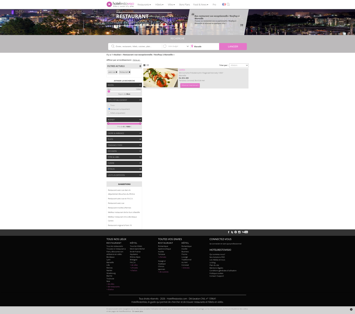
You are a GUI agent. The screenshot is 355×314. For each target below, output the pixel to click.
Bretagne (133, 259)
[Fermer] (351, 309)
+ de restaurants (113, 286)
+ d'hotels (134, 268)
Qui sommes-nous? (217, 254)
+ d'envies (162, 257)
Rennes (109, 268)
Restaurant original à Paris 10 (120, 225)
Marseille (110, 262)
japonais (161, 269)
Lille (108, 265)
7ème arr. (136, 60)
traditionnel (186, 259)
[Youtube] (245, 232)
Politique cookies (216, 273)
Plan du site (214, 265)
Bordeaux (110, 257)
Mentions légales (216, 268)
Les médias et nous (217, 259)
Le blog (212, 262)
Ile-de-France (135, 251)
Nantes (109, 270)
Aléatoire (234, 65)
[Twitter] (232, 232)
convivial (185, 265)
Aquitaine (134, 254)
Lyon (108, 259)
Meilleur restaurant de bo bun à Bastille (124, 212)
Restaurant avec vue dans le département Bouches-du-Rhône (121, 192)
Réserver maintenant (190, 85)
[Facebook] (228, 232)
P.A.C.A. (133, 262)
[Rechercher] (228, 4)
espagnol (162, 261)
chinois (161, 266)
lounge (185, 257)
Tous (113, 105)
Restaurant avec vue (116, 203)
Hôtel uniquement (118, 113)
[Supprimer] (116, 72)
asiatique (162, 263)
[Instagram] (239, 232)
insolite (161, 251)
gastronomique (164, 249)
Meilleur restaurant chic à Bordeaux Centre (122, 219)
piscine (184, 254)
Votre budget (173, 46)
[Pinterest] (235, 232)
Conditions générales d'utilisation (223, 270)
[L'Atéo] (160, 77)
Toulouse (110, 278)
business (185, 251)
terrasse (161, 254)
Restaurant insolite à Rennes (119, 207)
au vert (184, 262)
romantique (163, 246)
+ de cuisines (163, 272)
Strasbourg (111, 273)
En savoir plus (137, 311)
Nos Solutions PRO (217, 257)
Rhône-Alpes (135, 257)
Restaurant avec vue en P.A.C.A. (120, 198)
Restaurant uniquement (120, 109)
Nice (108, 281)
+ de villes (110, 284)
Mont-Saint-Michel (137, 249)
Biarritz (109, 276)
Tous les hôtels (136, 246)
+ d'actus (110, 289)
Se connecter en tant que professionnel (225, 243)
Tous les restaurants (114, 246)
